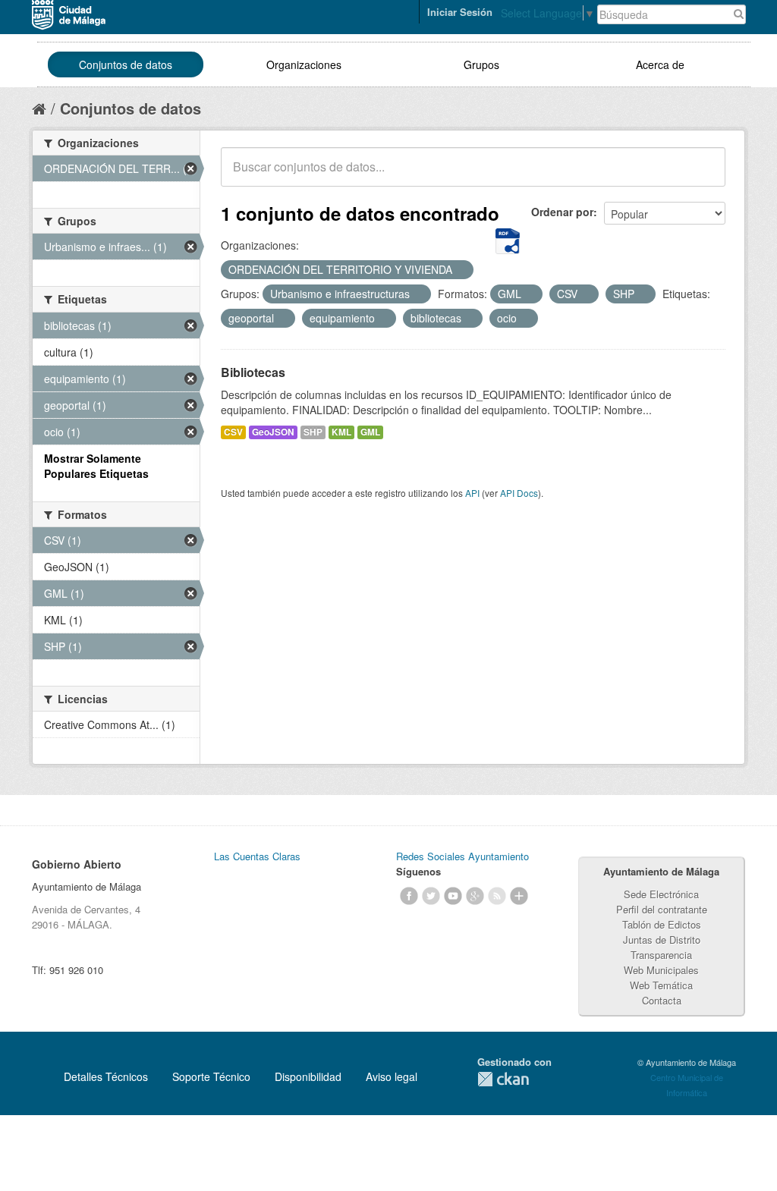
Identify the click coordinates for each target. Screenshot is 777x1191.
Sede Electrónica (661, 894)
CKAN (503, 1079)
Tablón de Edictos (661, 924)
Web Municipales (661, 970)
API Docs (519, 492)
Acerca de (660, 64)
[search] (703, 175)
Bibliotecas (253, 372)
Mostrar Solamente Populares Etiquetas (96, 466)
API (472, 492)
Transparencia (661, 954)
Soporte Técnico (211, 1076)
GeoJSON (273, 432)
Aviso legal (391, 1076)
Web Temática (661, 985)
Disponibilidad (308, 1076)
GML (370, 432)
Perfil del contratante (661, 909)
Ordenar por (562, 211)
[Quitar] (460, 270)
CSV (233, 432)
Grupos (481, 64)
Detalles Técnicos (106, 1076)
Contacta (661, 1000)
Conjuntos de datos (125, 64)
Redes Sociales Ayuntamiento (462, 856)
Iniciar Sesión (459, 12)
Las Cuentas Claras (257, 856)
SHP (313, 432)
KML (341, 432)
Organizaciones (303, 64)
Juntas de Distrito (661, 939)
